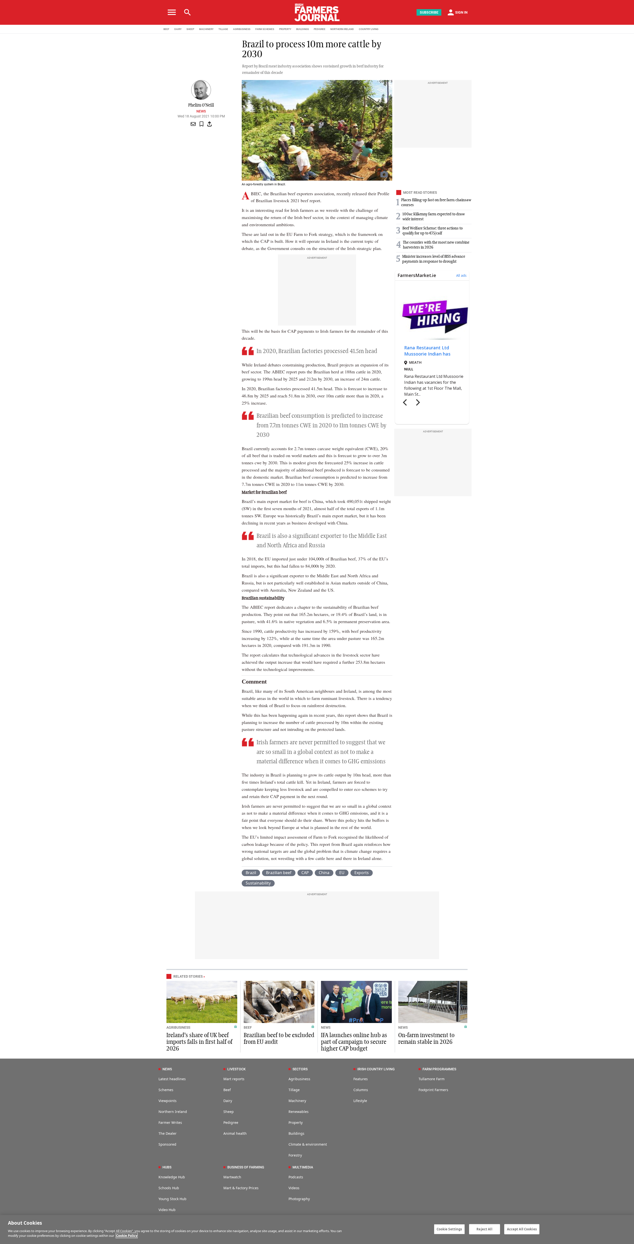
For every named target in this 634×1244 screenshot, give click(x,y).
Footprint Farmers (433, 1089)
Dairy (227, 1100)
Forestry (295, 1155)
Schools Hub (168, 1188)
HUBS (166, 1167)
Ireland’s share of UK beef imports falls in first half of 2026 (199, 1042)
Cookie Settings (449, 1229)
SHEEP (190, 29)
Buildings (296, 1133)
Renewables (299, 1111)
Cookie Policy (126, 1235)
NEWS (325, 1027)
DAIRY (178, 29)
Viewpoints (167, 1100)
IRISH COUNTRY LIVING (376, 1069)
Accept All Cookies (522, 1229)
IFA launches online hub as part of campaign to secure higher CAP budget (354, 1042)
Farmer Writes (170, 1122)
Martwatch (232, 1177)
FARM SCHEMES (264, 29)
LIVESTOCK (236, 1069)
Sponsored (167, 1144)
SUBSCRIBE (429, 12)
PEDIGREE (319, 29)
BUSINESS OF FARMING (245, 1167)
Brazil (251, 872)
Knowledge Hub (171, 1177)
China (324, 872)
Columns (360, 1089)
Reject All (484, 1229)
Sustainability (258, 883)
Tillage (294, 1089)
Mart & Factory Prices (241, 1188)
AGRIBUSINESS (241, 29)
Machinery (297, 1100)
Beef (227, 1089)
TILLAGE (223, 29)
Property (296, 1122)
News (201, 111)
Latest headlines (172, 1079)
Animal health (235, 1133)
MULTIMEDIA (302, 1167)
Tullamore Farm (432, 1079)
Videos (294, 1188)
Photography (299, 1198)
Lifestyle (360, 1100)
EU (341, 872)
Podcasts (296, 1177)
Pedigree (230, 1122)
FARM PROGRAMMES (439, 1069)
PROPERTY (285, 29)
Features (360, 1079)
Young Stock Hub (172, 1198)
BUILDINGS (302, 29)
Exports (361, 872)
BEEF (166, 29)
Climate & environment (308, 1144)
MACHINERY (206, 29)
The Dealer (167, 1133)
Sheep (228, 1111)
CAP (305, 872)
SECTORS (300, 1069)
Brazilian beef (278, 872)
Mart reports (233, 1079)
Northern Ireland (172, 1111)
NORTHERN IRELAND (342, 29)
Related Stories (188, 976)
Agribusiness (299, 1079)
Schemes (165, 1089)
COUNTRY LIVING (368, 29)
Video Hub (167, 1209)
